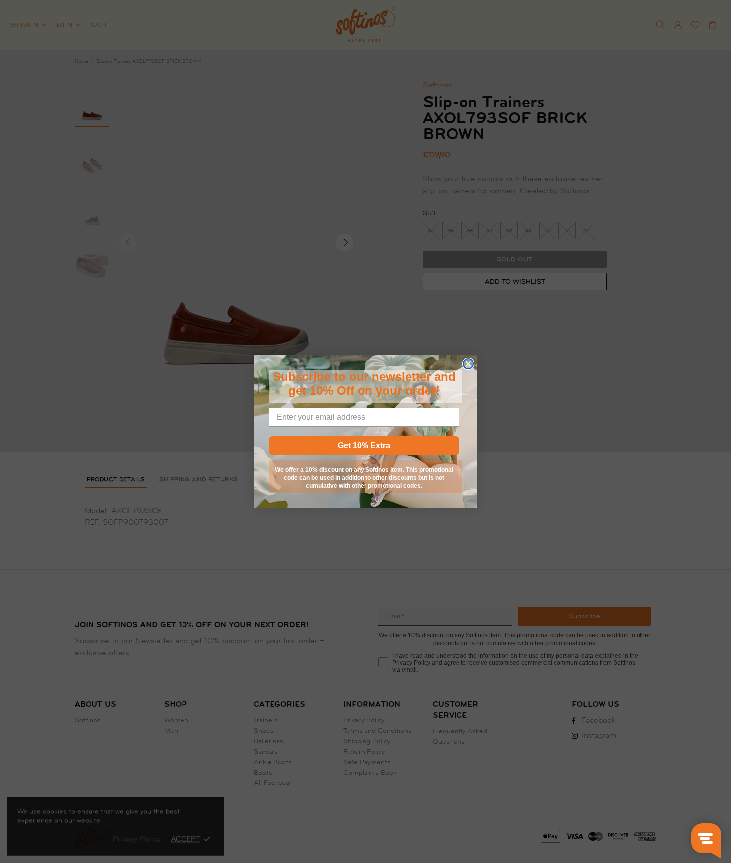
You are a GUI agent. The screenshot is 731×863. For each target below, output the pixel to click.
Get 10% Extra (364, 445)
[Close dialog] (468, 364)
